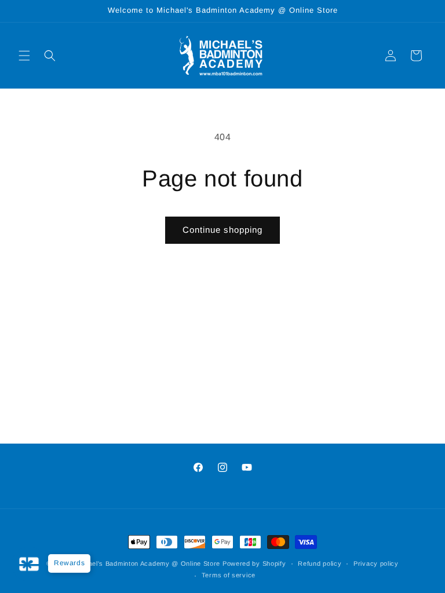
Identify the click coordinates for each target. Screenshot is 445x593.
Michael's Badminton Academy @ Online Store (147, 563)
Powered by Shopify (254, 563)
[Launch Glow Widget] (29, 564)
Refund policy (319, 563)
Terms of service (229, 575)
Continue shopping (222, 230)
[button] (24, 55)
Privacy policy (376, 563)
